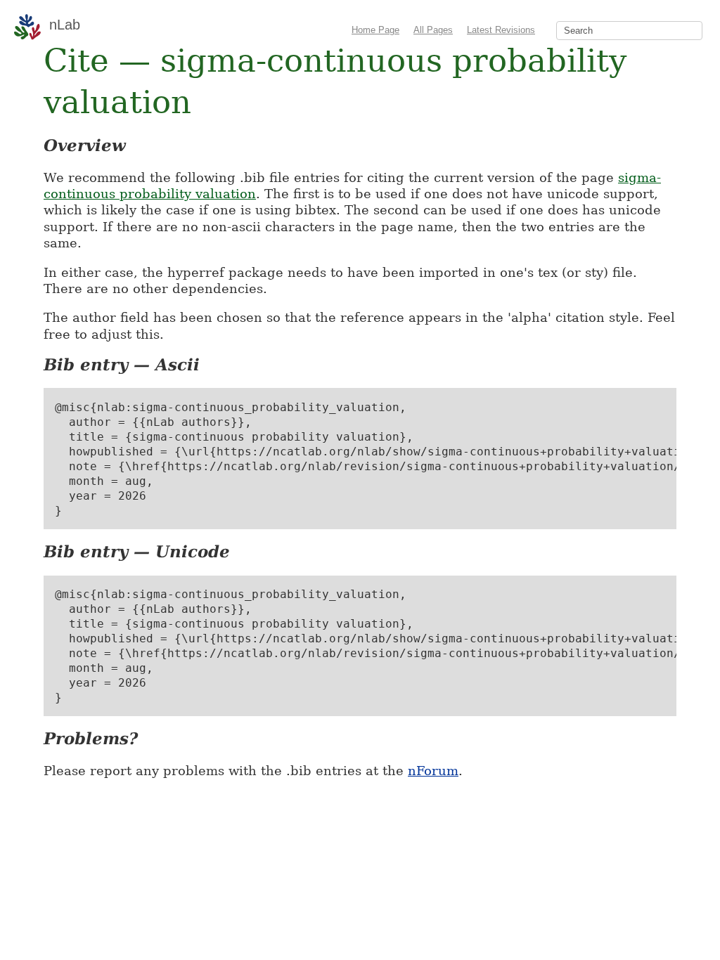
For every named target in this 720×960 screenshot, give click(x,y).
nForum (433, 770)
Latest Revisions (501, 30)
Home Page (375, 30)
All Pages (433, 30)
